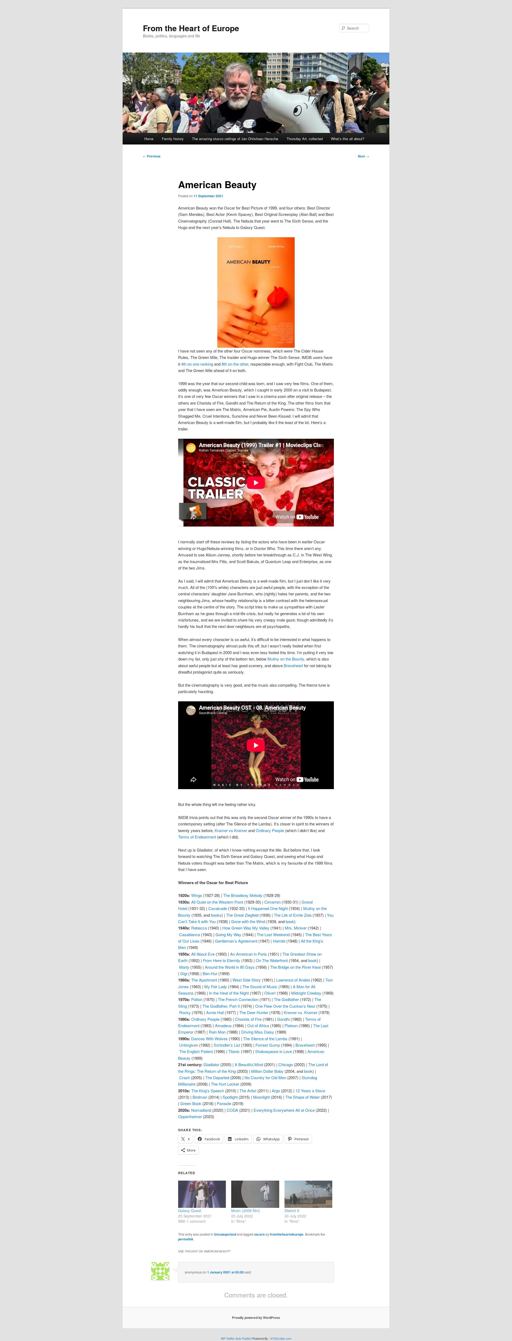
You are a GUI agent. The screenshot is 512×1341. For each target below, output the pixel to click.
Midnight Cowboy (306, 993)
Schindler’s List (227, 1045)
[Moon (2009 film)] (255, 1194)
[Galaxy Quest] (202, 1194)
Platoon (291, 1025)
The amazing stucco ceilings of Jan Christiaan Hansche (235, 138)
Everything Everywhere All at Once (284, 1110)
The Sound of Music (259, 986)
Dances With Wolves (209, 1038)
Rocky (185, 1012)
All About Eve (203, 954)
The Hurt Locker (225, 1084)
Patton (196, 999)
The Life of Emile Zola (292, 915)
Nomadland (201, 1110)
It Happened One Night (268, 908)
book (290, 921)
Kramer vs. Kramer (300, 1012)
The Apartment (204, 980)
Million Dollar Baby (267, 1071)
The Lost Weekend (273, 934)
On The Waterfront (272, 960)
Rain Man (217, 1032)
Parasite (224, 1103)
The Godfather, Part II (221, 1006)
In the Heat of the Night (229, 993)
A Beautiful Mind (249, 1064)
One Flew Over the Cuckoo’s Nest (285, 1006)
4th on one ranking (197, 364)
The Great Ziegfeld (242, 915)
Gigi (183, 973)
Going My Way (228, 934)
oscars (259, 1234)
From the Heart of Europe (191, 28)
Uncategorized (225, 1234)
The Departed (217, 1077)
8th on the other (235, 364)
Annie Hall (215, 1012)
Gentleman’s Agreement (236, 941)
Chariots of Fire (248, 1019)
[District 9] (308, 1194)
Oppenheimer (190, 1116)
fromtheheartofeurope (286, 1234)
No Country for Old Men (265, 1077)
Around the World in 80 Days (230, 967)
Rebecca (199, 928)
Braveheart (305, 1045)
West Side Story (247, 980)
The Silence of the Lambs (265, 1038)
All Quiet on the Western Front (217, 902)
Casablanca (189, 934)
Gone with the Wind (248, 921)
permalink (185, 1239)
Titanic (234, 1051)
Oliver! (270, 993)
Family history (173, 138)
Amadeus (223, 1025)
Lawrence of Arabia (293, 980)
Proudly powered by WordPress (256, 1317)
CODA (232, 1110)
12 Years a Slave (310, 1090)
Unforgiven (188, 1045)
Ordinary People (205, 1019)
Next (363, 156)
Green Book (190, 1103)
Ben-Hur (210, 973)
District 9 (292, 1210)
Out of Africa (258, 1025)
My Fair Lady (215, 986)
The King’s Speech (207, 1090)
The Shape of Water (302, 1097)
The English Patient (196, 1051)
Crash (184, 1077)
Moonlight (261, 1097)
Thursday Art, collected (305, 138)
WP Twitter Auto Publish (236, 1338)
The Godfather (286, 999)
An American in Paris (248, 954)
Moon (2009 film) (245, 1210)
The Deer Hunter (253, 1012)
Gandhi (283, 1019)
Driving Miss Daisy (257, 1032)
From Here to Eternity (221, 960)
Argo (276, 1090)
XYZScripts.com (280, 1338)
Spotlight (230, 1097)
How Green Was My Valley (245, 928)
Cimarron (272, 902)
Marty (184, 967)
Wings (196, 895)
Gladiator (211, 1064)
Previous (152, 156)
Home (148, 138)
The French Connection (238, 999)
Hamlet (279, 941)
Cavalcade (217, 908)
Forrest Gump (267, 1045)
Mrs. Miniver (296, 928)
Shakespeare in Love (273, 1051)
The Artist (247, 1090)
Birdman (200, 1097)
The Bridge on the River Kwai (295, 967)
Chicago (285, 1064)
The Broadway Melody (242, 895)
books (216, 915)
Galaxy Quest (189, 1210)
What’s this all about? (347, 138)
